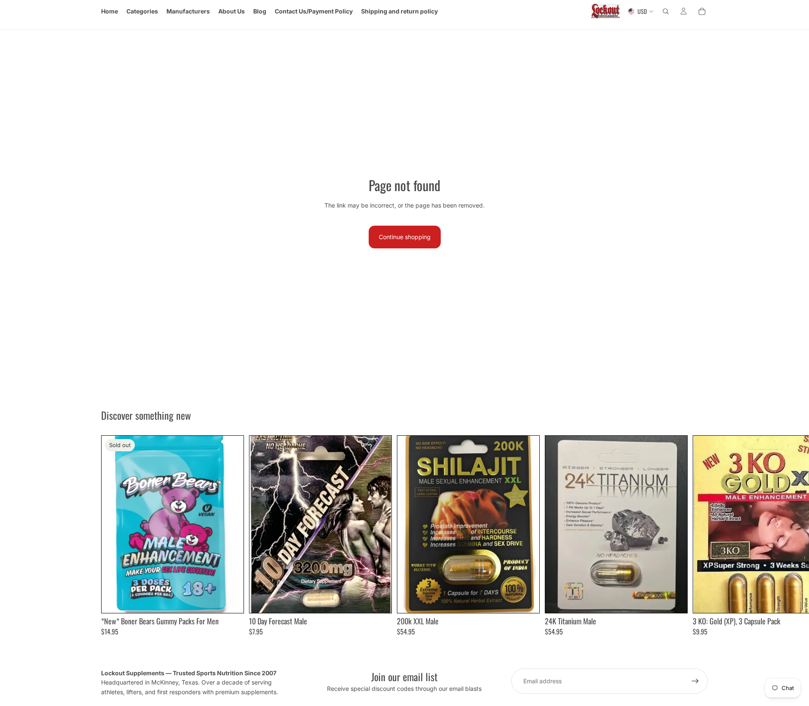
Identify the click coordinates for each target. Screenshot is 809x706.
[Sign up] (695, 681)
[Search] (665, 11)
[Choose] (378, 599)
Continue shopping (405, 236)
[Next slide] (698, 535)
